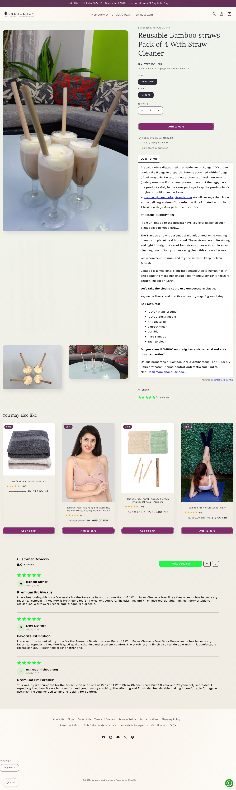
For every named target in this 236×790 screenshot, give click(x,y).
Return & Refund (70, 725)
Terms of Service (104, 719)
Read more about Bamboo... (167, 372)
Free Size (148, 81)
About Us (58, 719)
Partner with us (148, 719)
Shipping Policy (171, 719)
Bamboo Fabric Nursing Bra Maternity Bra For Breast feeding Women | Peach (88, 509)
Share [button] (145, 389)
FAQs (173, 725)
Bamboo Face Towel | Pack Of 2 (28, 481)
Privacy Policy (127, 719)
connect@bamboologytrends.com (168, 197)
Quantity (143, 103)
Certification (158, 725)
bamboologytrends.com (104, 780)
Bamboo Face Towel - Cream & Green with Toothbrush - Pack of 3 (147, 500)
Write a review (180, 563)
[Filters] (207, 564)
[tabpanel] (185, 269)
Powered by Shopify (126, 780)
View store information (155, 148)
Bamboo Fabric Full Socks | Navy (207, 507)
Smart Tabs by (221, 380)
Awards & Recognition (134, 725)
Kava (231, 380)
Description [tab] (149, 158)
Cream (146, 94)
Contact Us (84, 719)
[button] (103, 15)
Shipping (160, 68)
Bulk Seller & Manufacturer (101, 725)
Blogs (71, 719)
